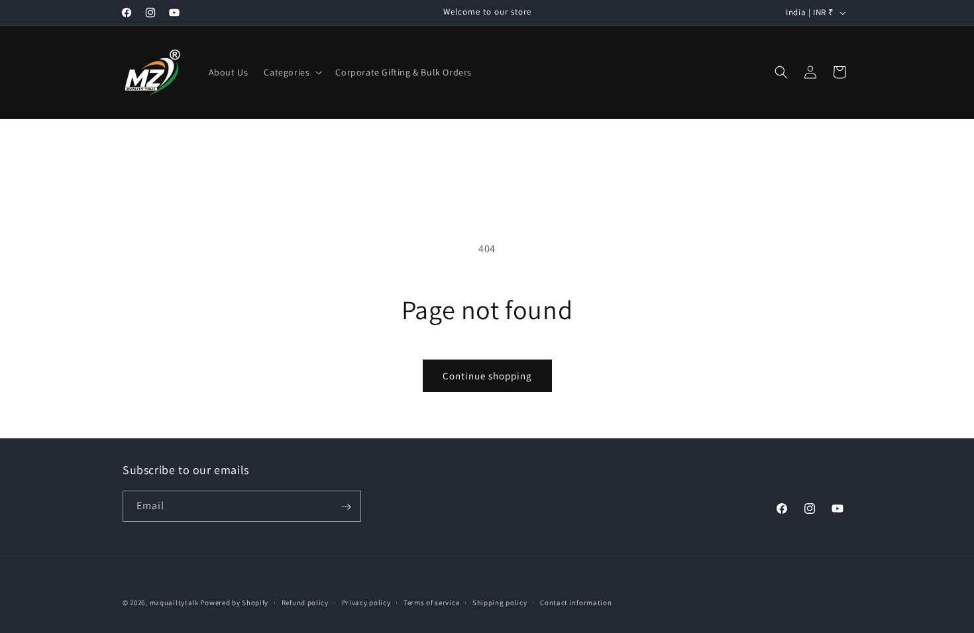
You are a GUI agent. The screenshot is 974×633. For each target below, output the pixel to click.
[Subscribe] (345, 506)
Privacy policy (366, 602)
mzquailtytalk (174, 602)
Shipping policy (499, 602)
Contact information (576, 602)
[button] (291, 72)
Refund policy (305, 602)
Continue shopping (487, 375)
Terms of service (431, 602)
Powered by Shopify (234, 602)
